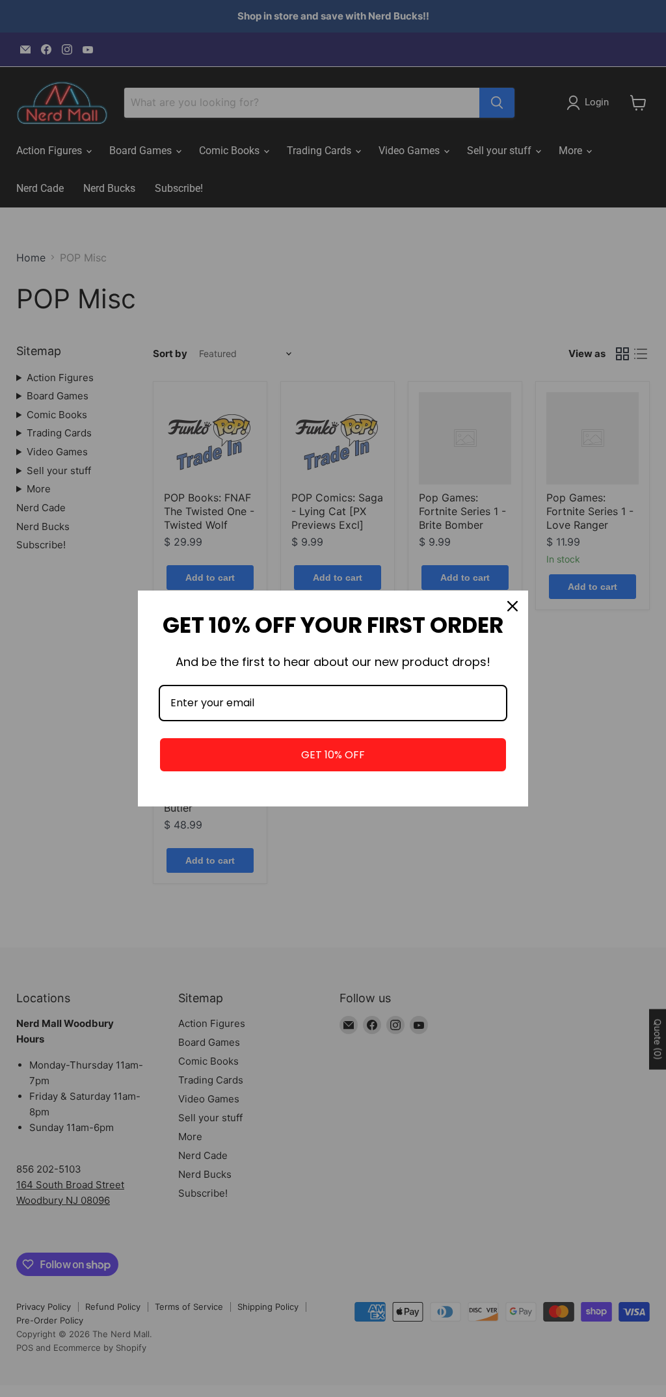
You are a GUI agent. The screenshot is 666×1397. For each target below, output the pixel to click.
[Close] (512, 606)
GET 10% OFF (333, 754)
